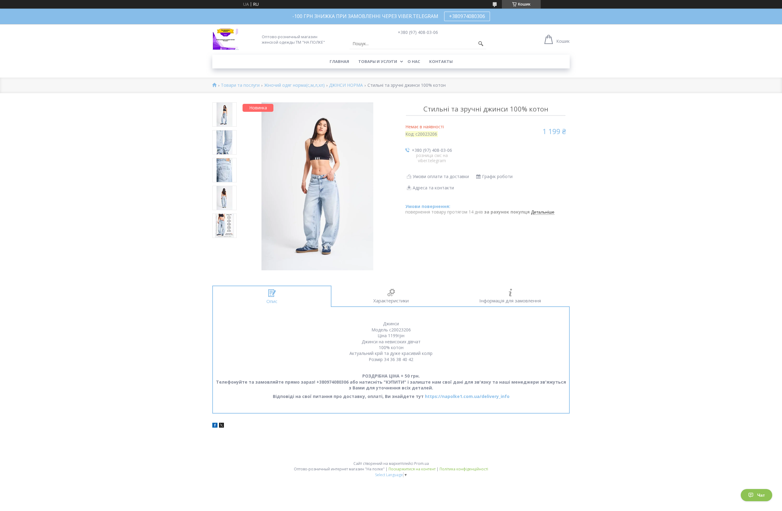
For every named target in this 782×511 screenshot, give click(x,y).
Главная (339, 61)
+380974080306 (467, 16)
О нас (413, 61)
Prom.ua (421, 463)
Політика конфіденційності (464, 469)
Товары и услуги (377, 61)
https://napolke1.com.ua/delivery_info (467, 396)
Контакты (441, 61)
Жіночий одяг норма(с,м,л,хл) (294, 85)
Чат (761, 495)
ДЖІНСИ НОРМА (346, 85)
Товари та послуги (240, 85)
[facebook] (214, 426)
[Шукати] (481, 43)
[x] (221, 426)
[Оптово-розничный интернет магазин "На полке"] (225, 39)
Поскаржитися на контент (412, 469)
